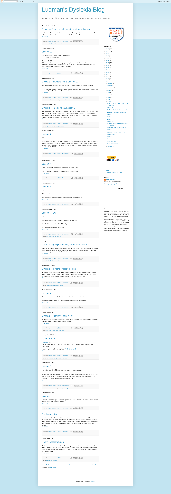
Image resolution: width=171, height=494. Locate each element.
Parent (52, 126)
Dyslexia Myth (48, 338)
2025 (107, 51)
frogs (48, 155)
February (110, 146)
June (108, 95)
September (110, 88)
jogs (51, 155)
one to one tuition (51, 330)
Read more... (45, 36)
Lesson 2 (46, 366)
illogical (54, 260)
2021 (107, 60)
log (60, 236)
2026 (107, 49)
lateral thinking (55, 285)
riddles (61, 285)
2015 (107, 74)
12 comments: (65, 327)
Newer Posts (45, 465)
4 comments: (65, 123)
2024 (107, 53)
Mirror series (55, 434)
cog (47, 236)
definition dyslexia (51, 43)
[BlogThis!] (76, 41)
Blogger (93, 481)
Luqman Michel (110, 179)
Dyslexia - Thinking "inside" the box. (59, 269)
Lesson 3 (46, 293)
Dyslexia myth (63, 358)
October (109, 85)
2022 (107, 58)
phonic (56, 330)
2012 (107, 76)
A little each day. (49, 414)
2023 (107, 56)
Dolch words (50, 388)
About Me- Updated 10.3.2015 (114, 172)
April (108, 99)
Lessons (46, 396)
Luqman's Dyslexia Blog (73, 9)
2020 (107, 63)
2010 (107, 81)
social (58, 100)
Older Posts (95, 465)
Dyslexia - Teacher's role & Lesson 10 (60, 81)
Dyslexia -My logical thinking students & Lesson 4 (65, 244)
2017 (107, 70)
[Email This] (74, 41)
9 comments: (65, 41)
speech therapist (53, 460)
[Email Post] (70, 41)
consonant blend (53, 236)
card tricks (49, 285)
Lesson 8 (46, 134)
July (108, 92)
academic (49, 100)
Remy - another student (53, 442)
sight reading (65, 388)
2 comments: (65, 73)
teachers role (63, 100)
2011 (107, 79)
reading (57, 126)
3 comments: (65, 431)
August (109, 90)
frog (58, 236)
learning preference (60, 43)
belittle (48, 260)
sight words (62, 330)
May (108, 97)
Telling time (61, 434)
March (109, 101)
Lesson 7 (46, 164)
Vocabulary (62, 126)
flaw (51, 260)
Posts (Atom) (52, 467)
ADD (47, 460)
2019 (107, 65)
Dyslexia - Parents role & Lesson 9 (58, 108)
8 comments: (65, 258)
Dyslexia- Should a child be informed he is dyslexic (66, 29)
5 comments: (65, 282)
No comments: (65, 153)
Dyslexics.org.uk (70, 349)
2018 (107, 67)
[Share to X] (78, 41)
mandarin (49, 434)
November (110, 83)
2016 (107, 72)
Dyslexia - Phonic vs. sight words (58, 316)
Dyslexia (54, 100)
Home (70, 465)
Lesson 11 (47, 52)
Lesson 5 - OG (49, 213)
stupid (57, 260)
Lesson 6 (46, 186)
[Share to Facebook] (80, 41)
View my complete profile (111, 184)
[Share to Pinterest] (82, 41)
